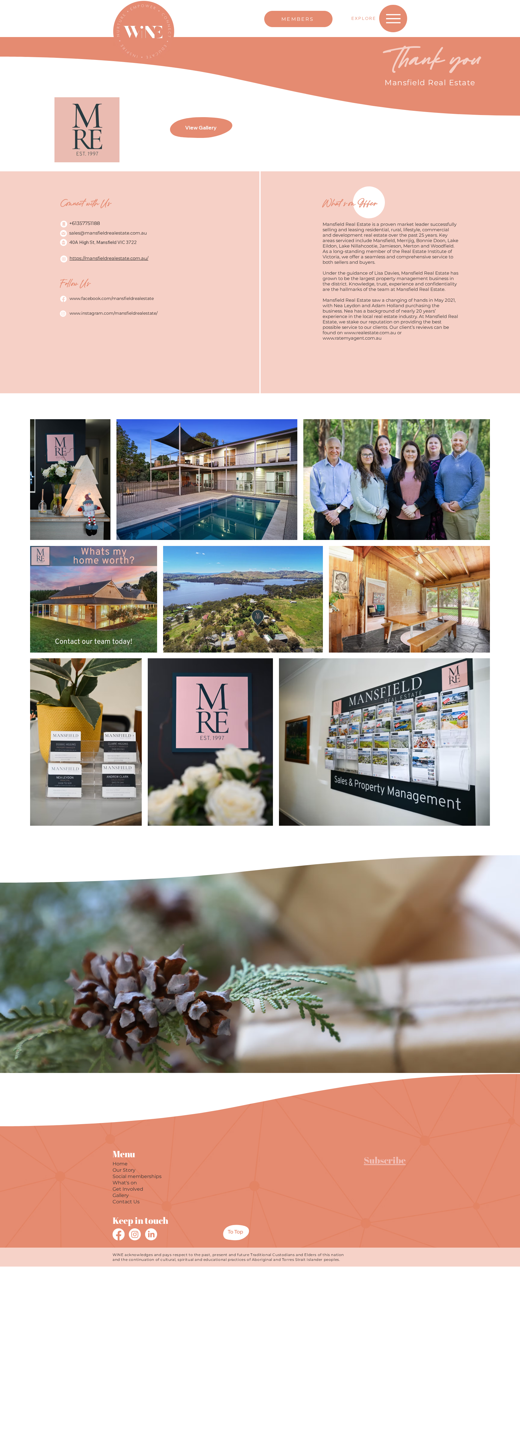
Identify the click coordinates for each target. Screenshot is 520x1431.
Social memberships (137, 1176)
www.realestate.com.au (370, 332)
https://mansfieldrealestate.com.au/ (109, 258)
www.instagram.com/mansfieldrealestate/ (114, 313)
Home (120, 1164)
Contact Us (126, 1202)
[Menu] (393, 18)
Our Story (124, 1170)
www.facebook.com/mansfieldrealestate (112, 298)
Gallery (121, 1195)
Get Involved (128, 1189)
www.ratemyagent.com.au (352, 338)
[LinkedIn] (151, 1234)
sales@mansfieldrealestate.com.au (108, 233)
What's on (125, 1183)
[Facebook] (119, 1234)
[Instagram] (135, 1234)
